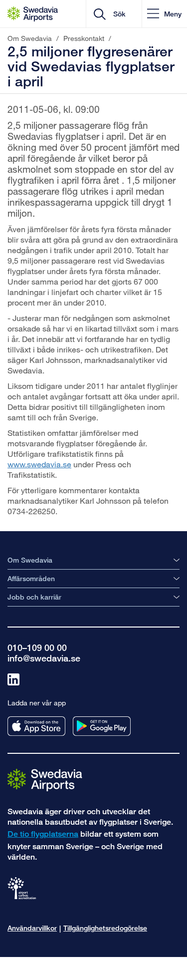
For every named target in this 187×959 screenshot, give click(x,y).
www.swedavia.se (39, 464)
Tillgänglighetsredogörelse (105, 928)
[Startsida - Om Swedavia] (32, 13)
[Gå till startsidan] (44, 779)
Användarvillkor (32, 928)
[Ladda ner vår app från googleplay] (102, 726)
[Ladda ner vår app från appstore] (36, 726)
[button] (164, 13)
